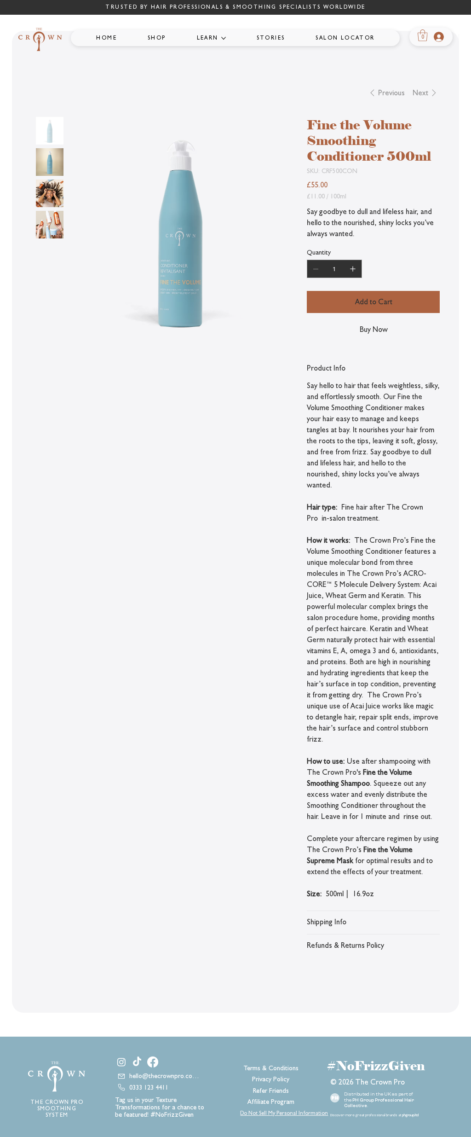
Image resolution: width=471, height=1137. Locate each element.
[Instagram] (121, 1061)
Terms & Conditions (271, 1068)
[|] (437, 37)
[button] (423, 35)
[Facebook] (322, 978)
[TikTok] (137, 1061)
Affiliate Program (270, 1101)
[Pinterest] (333, 978)
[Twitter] (344, 978)
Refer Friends (271, 1090)
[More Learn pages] (223, 38)
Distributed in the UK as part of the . (379, 1100)
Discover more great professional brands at (374, 1115)
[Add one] (353, 269)
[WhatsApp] (311, 978)
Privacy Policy (270, 1079)
